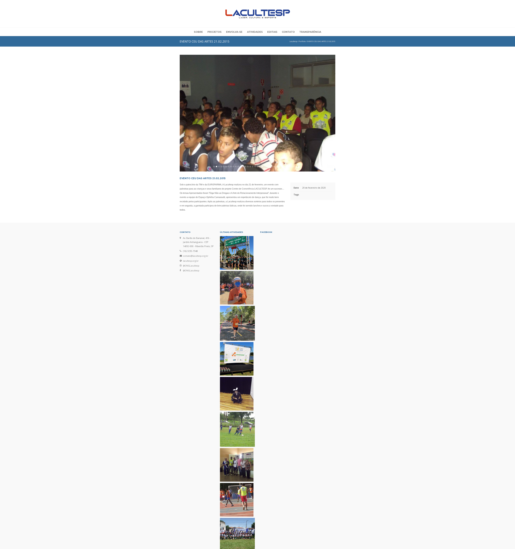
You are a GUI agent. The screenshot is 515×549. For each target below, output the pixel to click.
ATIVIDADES (255, 31)
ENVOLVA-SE (234, 31)
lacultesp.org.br (191, 260)
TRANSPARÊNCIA (310, 31)
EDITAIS (272, 31)
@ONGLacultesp (191, 265)
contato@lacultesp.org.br (195, 255)
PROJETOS (214, 31)
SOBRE (198, 31)
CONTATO (288, 31)
